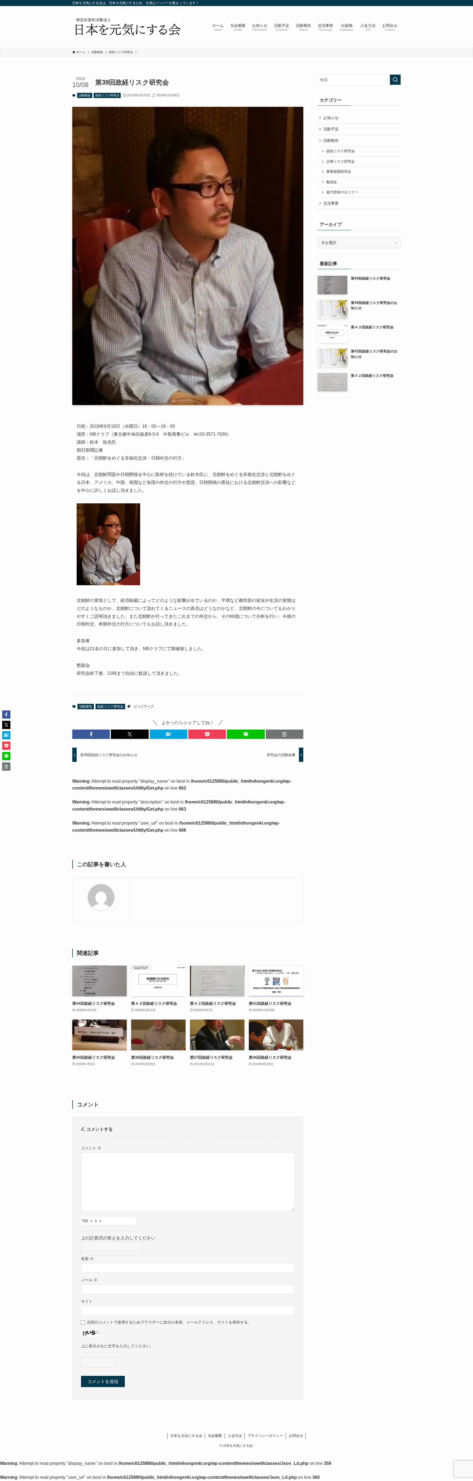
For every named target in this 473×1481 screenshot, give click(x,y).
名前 (87, 1258)
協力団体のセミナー (342, 192)
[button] (91, 734)
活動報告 (85, 95)
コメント (91, 1148)
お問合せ (296, 1436)
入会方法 (235, 1436)
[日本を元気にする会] (127, 26)
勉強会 (331, 182)
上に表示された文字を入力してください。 (117, 1346)
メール (89, 1280)
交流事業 (331, 203)
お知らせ (331, 118)
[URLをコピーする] (284, 734)
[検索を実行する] (395, 79)
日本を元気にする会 (186, 1436)
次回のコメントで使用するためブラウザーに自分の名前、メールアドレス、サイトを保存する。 (169, 1322)
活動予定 (331, 129)
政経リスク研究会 (107, 95)
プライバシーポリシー (265, 1436)
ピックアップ (144, 706)
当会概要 (215, 1436)
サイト (87, 1301)
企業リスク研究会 (340, 161)
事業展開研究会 (338, 172)
